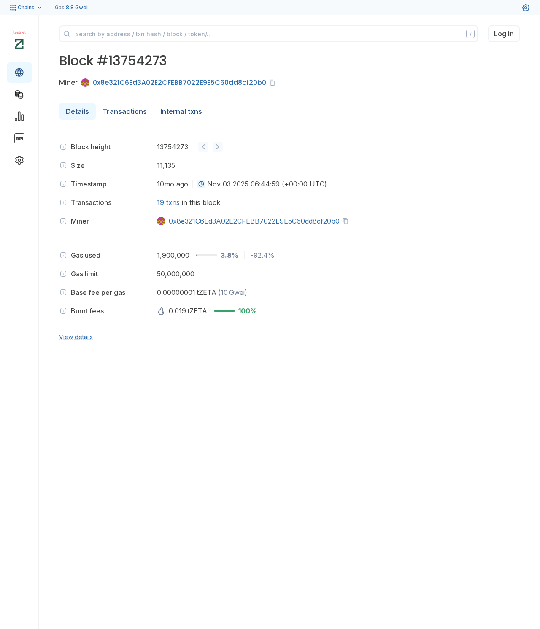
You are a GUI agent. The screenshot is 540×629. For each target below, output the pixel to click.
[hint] (63, 147)
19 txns (168, 202)
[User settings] (525, 7)
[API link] (19, 138)
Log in (504, 34)
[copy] (274, 82)
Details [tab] (77, 111)
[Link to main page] (19, 44)
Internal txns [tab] (181, 111)
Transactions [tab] (125, 111)
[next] (218, 147)
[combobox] (201, 184)
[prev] (203, 147)
